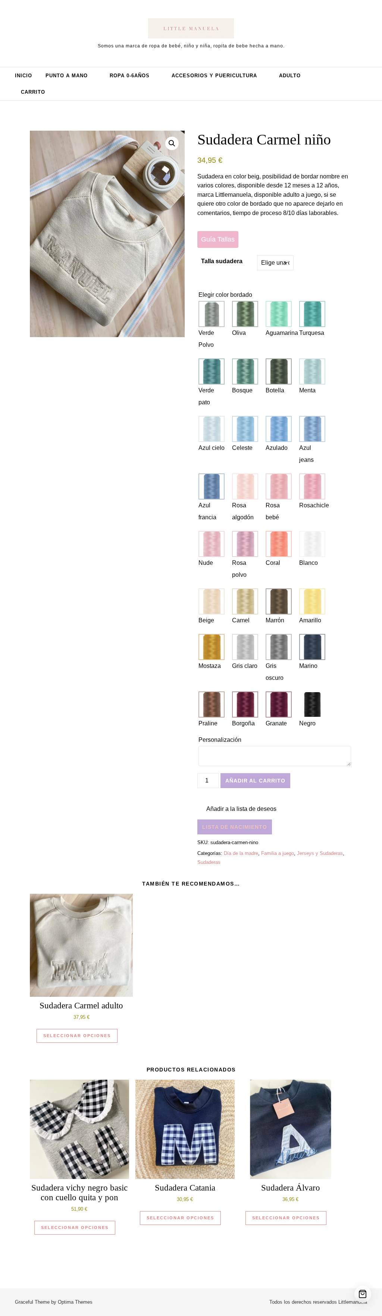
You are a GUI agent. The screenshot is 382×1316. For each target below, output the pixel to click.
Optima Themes (75, 1302)
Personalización (220, 740)
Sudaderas (208, 862)
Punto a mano (67, 75)
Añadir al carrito (255, 781)
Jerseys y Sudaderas (320, 853)
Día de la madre (241, 853)
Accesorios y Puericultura (214, 75)
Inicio (23, 75)
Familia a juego (277, 853)
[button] (172, 143)
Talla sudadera (221, 261)
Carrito (33, 92)
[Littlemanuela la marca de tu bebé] (191, 29)
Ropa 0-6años (130, 75)
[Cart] (362, 1294)
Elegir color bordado (225, 295)
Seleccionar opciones (77, 1035)
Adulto (290, 75)
